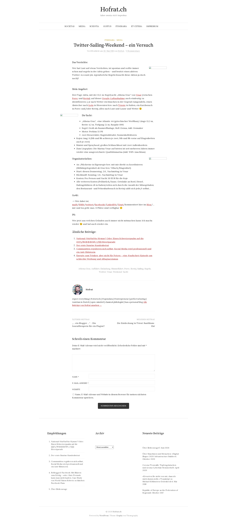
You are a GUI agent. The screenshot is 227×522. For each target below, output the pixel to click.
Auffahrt (95, 268)
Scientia (94, 26)
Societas (69, 26)
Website (76, 389)
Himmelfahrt (117, 268)
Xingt (120, 204)
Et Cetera (136, 26)
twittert (89, 204)
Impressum (152, 26)
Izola (90, 105)
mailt (74, 204)
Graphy (119, 515)
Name (75, 377)
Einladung (105, 268)
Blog (149, 204)
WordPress (104, 515)
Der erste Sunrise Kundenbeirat (92, 245)
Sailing (140, 268)
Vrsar (138, 95)
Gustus (107, 26)
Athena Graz (84, 268)
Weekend (117, 272)
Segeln (147, 268)
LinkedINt (111, 204)
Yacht (125, 272)
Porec (75, 98)
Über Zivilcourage (59, 489)
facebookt (100, 204)
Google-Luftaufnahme (113, 98)
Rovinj (86, 98)
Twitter (102, 272)
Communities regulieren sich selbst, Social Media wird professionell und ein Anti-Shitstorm (67, 464)
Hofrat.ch (113, 9)
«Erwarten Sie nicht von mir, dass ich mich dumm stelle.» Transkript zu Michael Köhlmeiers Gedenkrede (159, 479)
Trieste (122, 105)
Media (82, 26)
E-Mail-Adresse (80, 383)
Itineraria (121, 26)
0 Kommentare (133, 51)
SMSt (81, 204)
